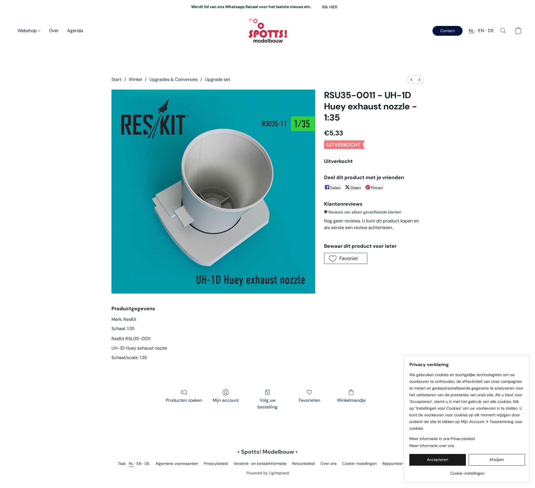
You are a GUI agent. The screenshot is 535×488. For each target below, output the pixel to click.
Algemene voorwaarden (176, 463)
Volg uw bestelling (267, 403)
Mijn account (226, 400)
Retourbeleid (303, 463)
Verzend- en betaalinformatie (260, 463)
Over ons (328, 463)
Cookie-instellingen (359, 463)
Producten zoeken (184, 400)
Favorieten (309, 400)
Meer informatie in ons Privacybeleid (442, 438)
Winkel (135, 79)
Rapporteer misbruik (400, 463)
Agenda (75, 30)
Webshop (28, 30)
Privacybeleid (216, 463)
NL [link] (131, 463)
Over (54, 30)
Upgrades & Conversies (173, 79)
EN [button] (481, 30)
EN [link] (139, 463)
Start (116, 79)
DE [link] (147, 463)
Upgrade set (217, 79)
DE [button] (491, 30)
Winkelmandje (351, 400)
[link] (467, 471)
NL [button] (471, 30)
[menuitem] (411, 80)
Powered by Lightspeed (267, 472)
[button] (329, 7)
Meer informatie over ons (431, 445)
